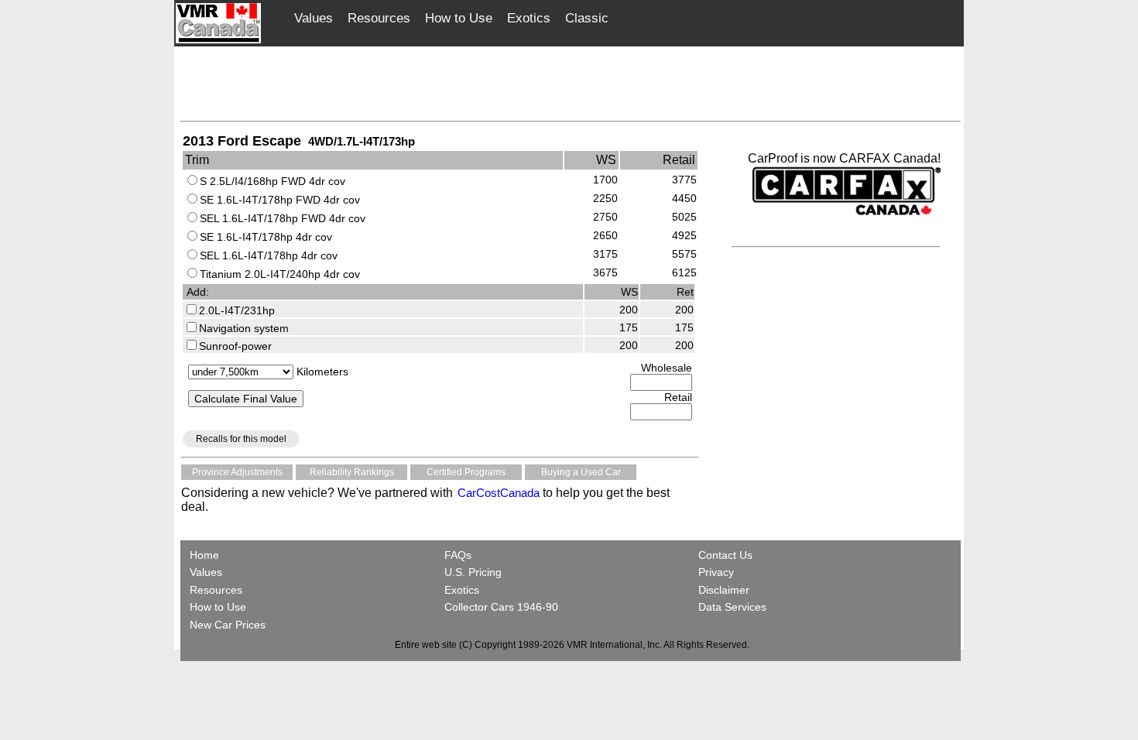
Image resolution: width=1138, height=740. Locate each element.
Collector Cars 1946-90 (501, 607)
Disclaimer (723, 590)
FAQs (457, 555)
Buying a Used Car (581, 472)
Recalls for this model (241, 438)
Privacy (716, 572)
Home (206, 555)
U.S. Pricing (473, 572)
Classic (586, 18)
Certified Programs (466, 472)
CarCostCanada (497, 492)
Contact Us (725, 555)
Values (313, 18)
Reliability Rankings (352, 472)
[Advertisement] (570, 83)
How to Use (458, 18)
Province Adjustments (237, 472)
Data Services (732, 607)
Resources (379, 18)
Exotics (528, 18)
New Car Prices (228, 624)
